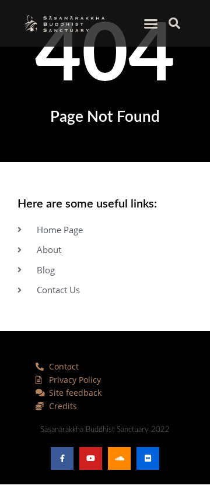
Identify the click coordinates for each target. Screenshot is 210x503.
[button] (151, 23)
